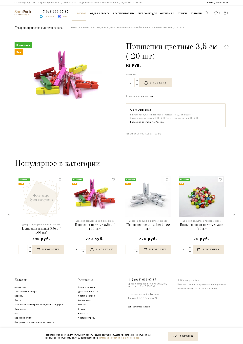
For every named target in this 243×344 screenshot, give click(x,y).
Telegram (49, 16)
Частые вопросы (87, 318)
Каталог (21, 280)
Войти (210, 2)
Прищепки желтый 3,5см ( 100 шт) (41, 230)
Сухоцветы (20, 309)
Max (65, 16)
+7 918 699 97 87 (54, 11)
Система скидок (86, 296)
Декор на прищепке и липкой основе (38, 27)
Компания (85, 280)
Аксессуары (21, 287)
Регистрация (222, 2)
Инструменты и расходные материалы (34, 322)
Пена (17, 313)
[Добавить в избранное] (226, 47)
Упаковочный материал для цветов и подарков (39, 304)
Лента (18, 300)
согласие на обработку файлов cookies (119, 337)
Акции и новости (87, 287)
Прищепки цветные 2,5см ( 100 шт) (95, 227)
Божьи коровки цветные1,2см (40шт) (201, 227)
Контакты (83, 313)
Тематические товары (26, 291)
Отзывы (82, 304)
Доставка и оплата (88, 291)
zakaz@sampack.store (139, 306)
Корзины (19, 296)
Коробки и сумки (23, 318)
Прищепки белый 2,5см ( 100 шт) (148, 227)
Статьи (82, 309)
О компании (84, 300)
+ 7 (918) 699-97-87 (142, 279)
